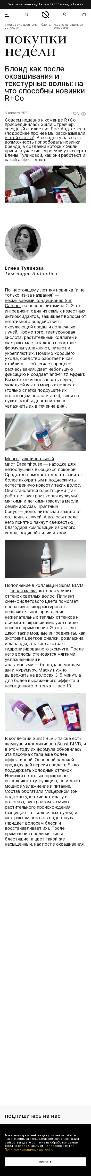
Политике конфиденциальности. (29, 1149)
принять (45, 1161)
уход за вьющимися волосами (68, 26)
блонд (46, 24)
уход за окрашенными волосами (21, 26)
